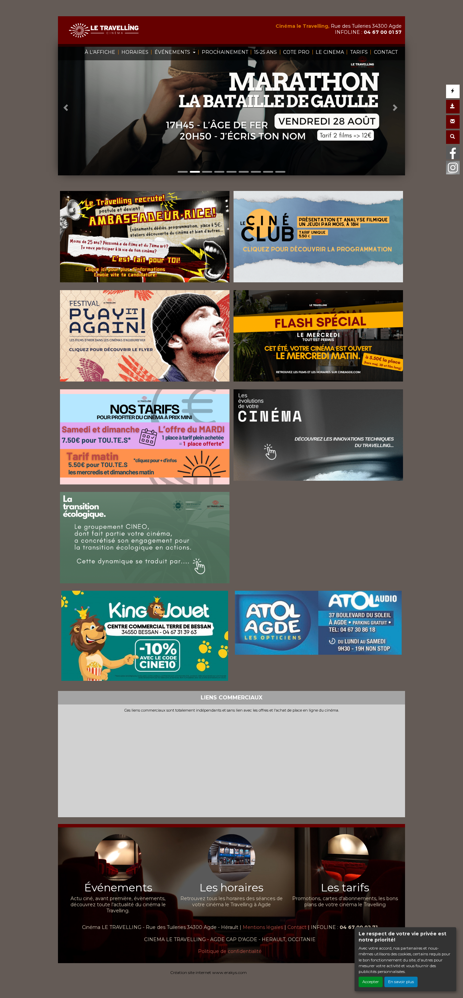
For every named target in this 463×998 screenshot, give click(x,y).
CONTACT (386, 52)
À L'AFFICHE (100, 52)
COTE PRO (296, 52)
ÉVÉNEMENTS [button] (173, 52)
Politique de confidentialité (230, 951)
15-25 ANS (265, 52)
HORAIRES (134, 52)
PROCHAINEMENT (225, 52)
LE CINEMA (330, 52)
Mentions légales (263, 927)
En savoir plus (401, 981)
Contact (296, 927)
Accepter (370, 981)
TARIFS (359, 52)
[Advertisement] (231, 763)
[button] (66, 107)
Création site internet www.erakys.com (208, 972)
